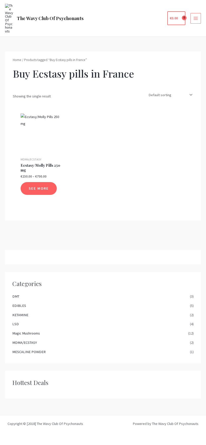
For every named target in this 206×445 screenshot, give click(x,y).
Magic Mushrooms (26, 333)
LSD (15, 324)
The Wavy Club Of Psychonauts (50, 18)
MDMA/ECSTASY (24, 342)
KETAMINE (20, 315)
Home (17, 60)
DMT (15, 296)
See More (39, 188)
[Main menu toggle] (195, 18)
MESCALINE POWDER (29, 352)
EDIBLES (19, 305)
